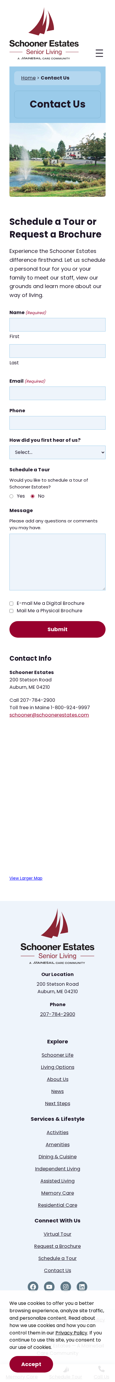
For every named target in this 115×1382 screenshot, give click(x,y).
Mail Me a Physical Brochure (49, 610)
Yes (21, 496)
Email (27, 381)
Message (21, 510)
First (14, 336)
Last (14, 362)
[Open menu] (99, 53)
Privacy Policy (71, 1332)
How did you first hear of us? (44, 440)
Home (28, 77)
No (41, 496)
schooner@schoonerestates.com (49, 715)
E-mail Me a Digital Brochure (50, 603)
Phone (17, 410)
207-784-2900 (57, 1014)
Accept (31, 1364)
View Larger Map (25, 878)
